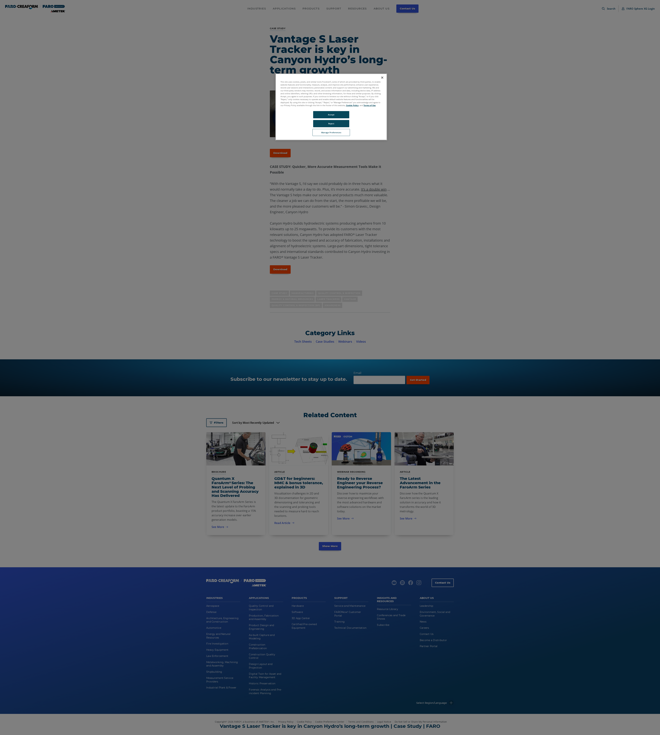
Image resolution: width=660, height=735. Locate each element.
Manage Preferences (331, 132)
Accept (331, 114)
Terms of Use (370, 105)
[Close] (382, 77)
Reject (331, 123)
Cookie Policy (352, 105)
